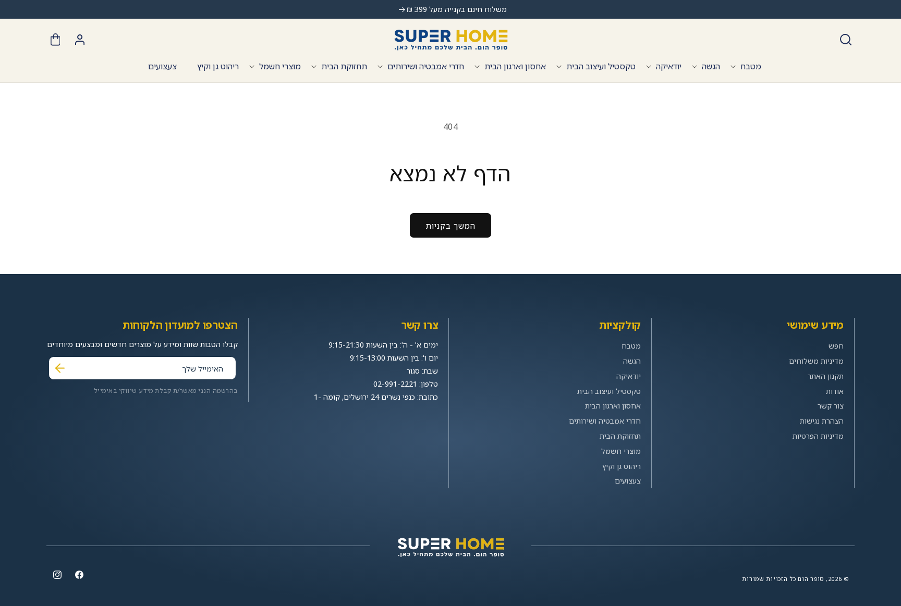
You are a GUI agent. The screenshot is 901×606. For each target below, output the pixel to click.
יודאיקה (668, 66)
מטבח (750, 66)
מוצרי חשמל (280, 66)
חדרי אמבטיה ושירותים (425, 66)
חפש (836, 346)
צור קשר (831, 406)
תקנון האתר (826, 376)
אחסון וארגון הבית (515, 66)
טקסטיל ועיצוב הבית (601, 66)
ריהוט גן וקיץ (621, 466)
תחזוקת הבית (344, 66)
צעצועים (628, 481)
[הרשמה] (59, 368)
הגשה (711, 66)
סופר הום (811, 579)
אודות (835, 391)
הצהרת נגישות (822, 421)
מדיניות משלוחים (816, 361)
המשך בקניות (450, 225)
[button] (845, 39)
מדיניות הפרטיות (818, 436)
